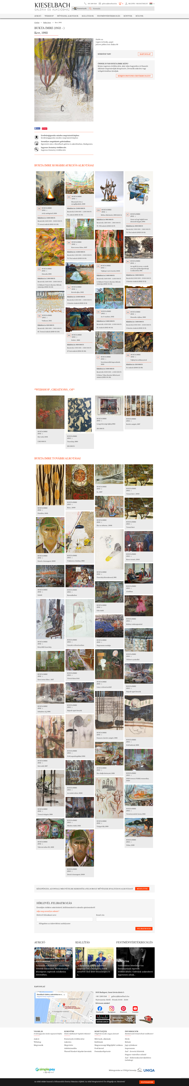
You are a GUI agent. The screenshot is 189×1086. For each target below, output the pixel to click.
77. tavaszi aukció (48, 224)
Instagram (111, 1012)
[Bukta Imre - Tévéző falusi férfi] (80, 659)
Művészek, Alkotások (67, 16)
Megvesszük (38, 1045)
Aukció (37, 16)
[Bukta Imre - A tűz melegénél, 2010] (50, 188)
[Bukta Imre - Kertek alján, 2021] (80, 273)
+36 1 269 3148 (92, 3)
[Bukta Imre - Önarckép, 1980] (80, 415)
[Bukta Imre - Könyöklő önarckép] (50, 619)
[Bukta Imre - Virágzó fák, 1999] (109, 797)
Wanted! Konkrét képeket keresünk (78, 1051)
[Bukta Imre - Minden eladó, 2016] (80, 807)
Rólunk (139, 16)
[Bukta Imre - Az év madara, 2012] (109, 298)
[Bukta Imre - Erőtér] (80, 319)
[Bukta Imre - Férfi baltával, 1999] (139, 716)
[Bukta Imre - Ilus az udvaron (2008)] (109, 506)
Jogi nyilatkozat (131, 1045)
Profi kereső (99, 1048)
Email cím (100, 915)
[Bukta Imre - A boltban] (139, 573)
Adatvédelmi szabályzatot (60, 924)
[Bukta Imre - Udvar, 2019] (139, 827)
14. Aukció (134, 367)
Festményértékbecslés (108, 16)
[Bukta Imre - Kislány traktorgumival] (139, 605)
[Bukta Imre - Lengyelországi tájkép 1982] (109, 406)
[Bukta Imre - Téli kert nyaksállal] (139, 640)
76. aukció (75, 215)
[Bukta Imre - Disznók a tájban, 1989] (139, 297)
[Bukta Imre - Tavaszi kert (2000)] (139, 475)
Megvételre (68, 1045)
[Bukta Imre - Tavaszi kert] (139, 508)
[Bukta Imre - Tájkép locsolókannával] (139, 342)
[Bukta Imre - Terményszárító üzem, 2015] (139, 795)
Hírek (127, 1039)
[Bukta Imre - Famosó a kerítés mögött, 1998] (109, 710)
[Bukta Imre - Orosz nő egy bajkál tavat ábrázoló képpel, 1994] (139, 191)
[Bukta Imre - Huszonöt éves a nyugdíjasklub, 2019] (80, 182)
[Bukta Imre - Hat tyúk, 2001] (50, 412)
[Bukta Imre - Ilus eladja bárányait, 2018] (109, 753)
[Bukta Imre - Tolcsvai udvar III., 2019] (50, 828)
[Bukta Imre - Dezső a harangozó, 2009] (80, 848)
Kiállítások (88, 16)
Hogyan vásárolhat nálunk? (135, 1055)
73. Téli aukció (106, 226)
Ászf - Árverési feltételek (134, 1051)
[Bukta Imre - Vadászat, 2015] (50, 302)
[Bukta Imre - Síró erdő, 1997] (50, 736)
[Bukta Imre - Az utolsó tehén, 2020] (80, 772)
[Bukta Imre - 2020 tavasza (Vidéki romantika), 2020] (139, 760)
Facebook (99, 1012)
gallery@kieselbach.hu (109, 3)
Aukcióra (67, 1042)
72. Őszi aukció (135, 232)
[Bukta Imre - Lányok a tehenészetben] (80, 618)
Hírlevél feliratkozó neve (46, 915)
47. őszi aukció (76, 351)
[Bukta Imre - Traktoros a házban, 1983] (80, 532)
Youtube (135, 1012)
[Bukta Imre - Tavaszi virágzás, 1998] (50, 788)
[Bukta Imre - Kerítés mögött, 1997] (139, 406)
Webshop (49, 16)
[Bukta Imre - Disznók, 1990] (50, 247)
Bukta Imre (47, 22)
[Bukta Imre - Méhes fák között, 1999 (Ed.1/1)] (109, 189)
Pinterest (123, 1012)
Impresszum (130, 1048)
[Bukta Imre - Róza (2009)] (80, 482)
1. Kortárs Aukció (136, 281)
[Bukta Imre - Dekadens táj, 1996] (50, 693)
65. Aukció (105, 327)
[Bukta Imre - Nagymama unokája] (109, 625)
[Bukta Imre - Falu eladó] (109, 592)
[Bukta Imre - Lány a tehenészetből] (109, 664)
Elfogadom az (54, 924)
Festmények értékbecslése (74, 1039)
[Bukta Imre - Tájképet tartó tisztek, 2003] (109, 246)
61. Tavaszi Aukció (49, 332)
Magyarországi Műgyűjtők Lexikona (108, 1045)
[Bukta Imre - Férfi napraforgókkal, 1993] (80, 731)
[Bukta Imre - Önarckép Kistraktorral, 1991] (109, 549)
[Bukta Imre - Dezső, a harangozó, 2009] (50, 535)
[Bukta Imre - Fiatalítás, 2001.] (50, 484)
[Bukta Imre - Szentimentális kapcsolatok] (109, 342)
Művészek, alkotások (102, 1039)
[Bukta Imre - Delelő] (50, 576)
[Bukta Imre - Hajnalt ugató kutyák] (139, 673)
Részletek (121, 1082)
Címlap (36, 22)
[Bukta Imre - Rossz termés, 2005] (139, 541)
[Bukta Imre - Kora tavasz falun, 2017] (80, 229)
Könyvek (128, 16)
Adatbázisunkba (70, 1048)
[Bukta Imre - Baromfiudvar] (80, 576)
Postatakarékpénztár (102, 1051)
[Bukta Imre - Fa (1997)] (109, 474)
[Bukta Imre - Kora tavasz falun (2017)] (50, 661)
